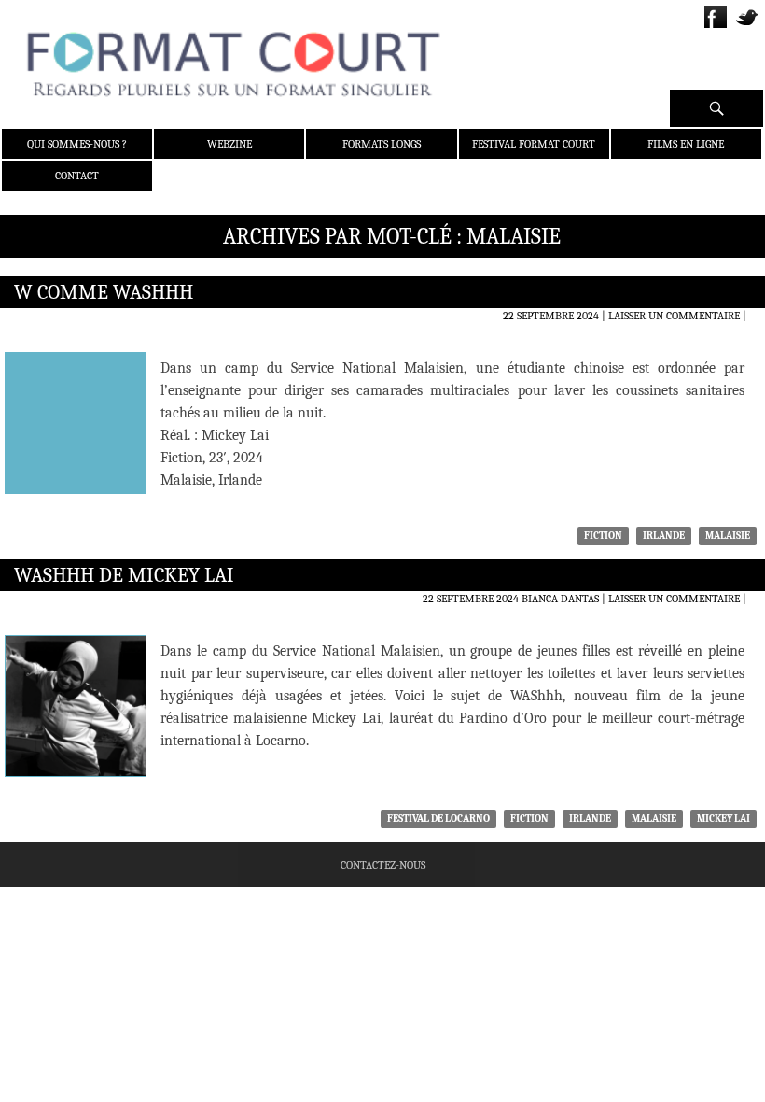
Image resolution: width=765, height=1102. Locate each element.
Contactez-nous (383, 864)
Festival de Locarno (438, 818)
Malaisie (727, 536)
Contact (77, 175)
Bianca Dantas (560, 598)
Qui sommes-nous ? (77, 143)
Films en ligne (685, 143)
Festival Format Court (533, 143)
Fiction (603, 536)
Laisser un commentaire (674, 315)
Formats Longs (381, 143)
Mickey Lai (723, 818)
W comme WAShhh (103, 292)
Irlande (664, 536)
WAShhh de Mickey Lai (124, 575)
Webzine (229, 143)
